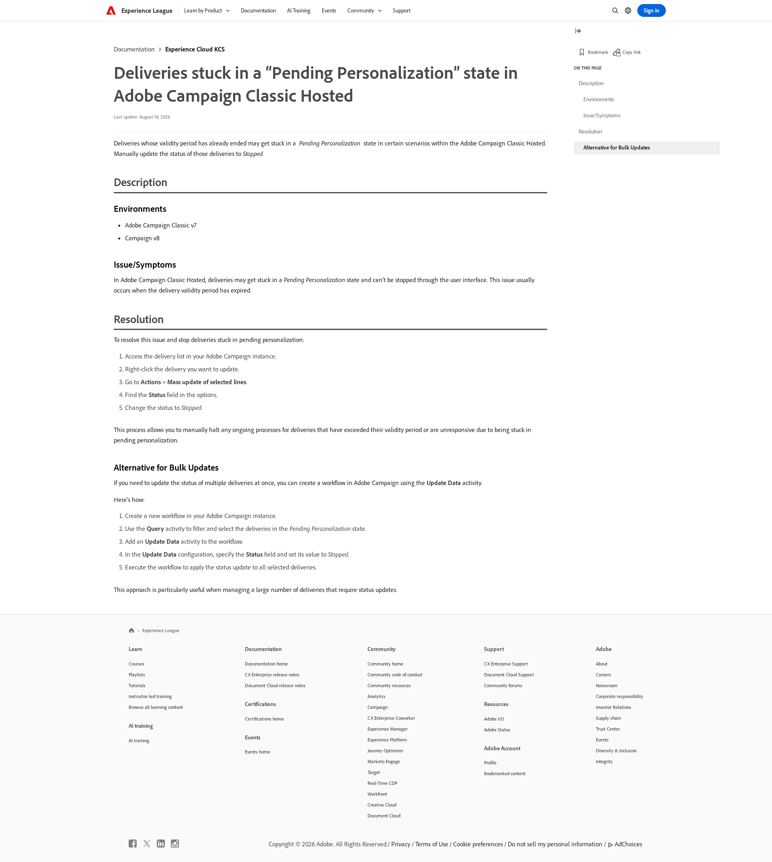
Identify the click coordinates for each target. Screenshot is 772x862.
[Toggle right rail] (578, 31)
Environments (598, 99)
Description (591, 83)
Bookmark (598, 52)
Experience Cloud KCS (195, 49)
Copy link (631, 52)
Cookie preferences (478, 844)
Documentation (134, 49)
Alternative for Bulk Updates (616, 147)
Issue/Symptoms (601, 115)
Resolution (590, 131)
